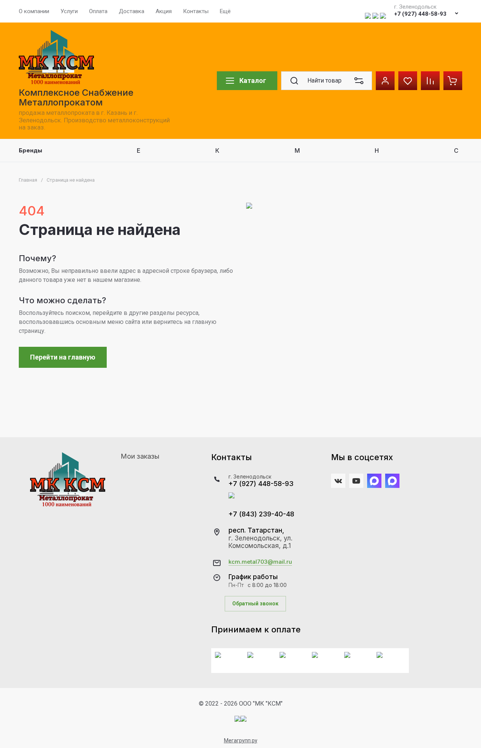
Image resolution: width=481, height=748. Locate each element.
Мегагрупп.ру (240, 740)
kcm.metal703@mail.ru (260, 561)
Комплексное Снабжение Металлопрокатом (76, 97)
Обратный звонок (255, 604)
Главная (28, 180)
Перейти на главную (62, 357)
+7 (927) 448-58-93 (420, 14)
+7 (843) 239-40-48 (261, 514)
